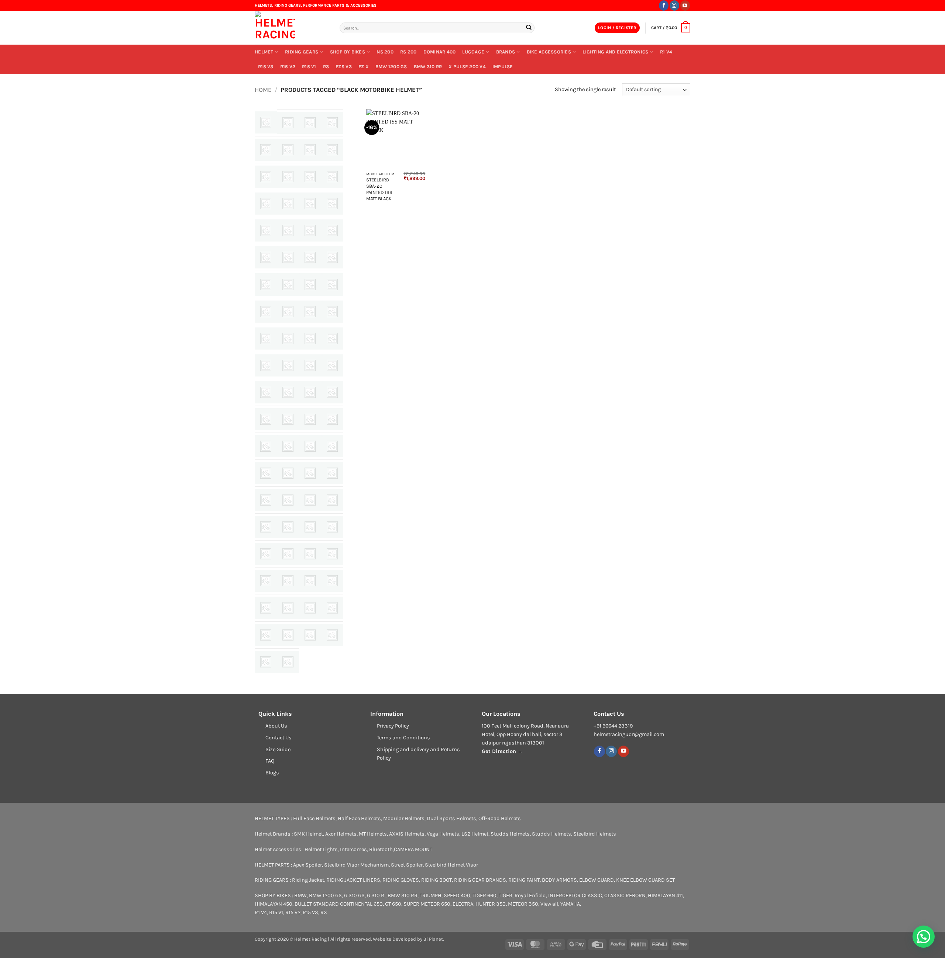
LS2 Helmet (474, 834)
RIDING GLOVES (400, 880)
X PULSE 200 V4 (467, 66)
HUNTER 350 (490, 904)
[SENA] (288, 554)
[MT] (266, 446)
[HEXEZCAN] (332, 284)
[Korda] (288, 365)
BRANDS (505, 52)
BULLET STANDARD (317, 904)
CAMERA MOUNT (413, 849)
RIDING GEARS (301, 52)
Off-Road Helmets (499, 818)
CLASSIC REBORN (625, 895)
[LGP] (266, 392)
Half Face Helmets (359, 818)
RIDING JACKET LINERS (353, 880)
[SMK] (288, 580)
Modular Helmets (404, 818)
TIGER (505, 895)
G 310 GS (354, 895)
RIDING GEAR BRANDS (480, 880)
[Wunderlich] (266, 662)
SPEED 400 (457, 895)
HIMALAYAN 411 (665, 895)
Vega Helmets (443, 834)
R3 (326, 66)
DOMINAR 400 (439, 52)
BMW (300, 895)
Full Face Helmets (314, 818)
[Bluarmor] (310, 176)
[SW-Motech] (332, 607)
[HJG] (310, 311)
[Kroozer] (310, 365)
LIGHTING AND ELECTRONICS (615, 52)
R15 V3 (266, 66)
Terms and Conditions (403, 738)
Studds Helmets (510, 834)
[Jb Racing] (332, 338)
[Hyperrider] (332, 311)
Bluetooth (381, 849)
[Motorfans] (332, 419)
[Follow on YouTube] (685, 5)
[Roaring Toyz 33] (288, 527)
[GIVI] (288, 284)
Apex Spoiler (307, 865)
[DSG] (310, 257)
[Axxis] (332, 149)
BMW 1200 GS (391, 66)
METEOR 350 (523, 904)
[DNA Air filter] (288, 257)
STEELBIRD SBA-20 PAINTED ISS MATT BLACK (379, 189)
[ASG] (288, 149)
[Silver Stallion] (332, 554)
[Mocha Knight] (266, 419)
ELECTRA (463, 904)
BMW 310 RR (428, 66)
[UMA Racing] (288, 635)
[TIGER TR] (266, 635)
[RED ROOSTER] (332, 500)
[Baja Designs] (266, 176)
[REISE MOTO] (266, 527)
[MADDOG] (332, 392)
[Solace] (310, 580)
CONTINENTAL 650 (361, 904)
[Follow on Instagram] (674, 5)
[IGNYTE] (266, 338)
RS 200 (408, 52)
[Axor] (310, 149)
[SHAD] (310, 554)
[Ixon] (310, 338)
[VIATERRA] (332, 635)
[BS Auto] (288, 203)
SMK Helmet (308, 834)
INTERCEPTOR (564, 895)
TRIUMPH (430, 895)
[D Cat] (332, 230)
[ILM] (288, 338)
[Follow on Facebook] (664, 5)
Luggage (473, 52)
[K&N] (266, 365)
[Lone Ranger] (288, 392)
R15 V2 (288, 66)
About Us (276, 726)
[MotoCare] (310, 419)
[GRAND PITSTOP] (310, 284)
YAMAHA (570, 904)
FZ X (363, 66)
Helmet (264, 52)
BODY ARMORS (559, 880)
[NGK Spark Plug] (310, 446)
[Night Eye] (266, 473)
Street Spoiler (407, 865)
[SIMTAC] (266, 580)
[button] (617, 28)
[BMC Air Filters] (332, 176)
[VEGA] (310, 635)
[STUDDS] (310, 607)
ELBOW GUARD (596, 880)
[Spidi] (332, 580)
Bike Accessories (549, 52)
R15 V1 (309, 66)
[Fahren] (332, 257)
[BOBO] (266, 203)
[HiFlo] (266, 311)
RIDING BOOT (436, 880)
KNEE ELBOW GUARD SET (645, 880)
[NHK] (332, 446)
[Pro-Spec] (332, 473)
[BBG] (288, 176)
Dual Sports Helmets (451, 818)
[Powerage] (310, 473)
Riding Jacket (308, 880)
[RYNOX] (266, 554)
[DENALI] (266, 257)
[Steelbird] (288, 607)
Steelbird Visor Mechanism (356, 865)
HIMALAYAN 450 (273, 904)
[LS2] (310, 392)
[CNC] (288, 230)
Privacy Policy (393, 726)
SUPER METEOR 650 (426, 904)
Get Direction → (502, 751)
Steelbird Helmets (594, 834)
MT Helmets (373, 834)
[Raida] (310, 500)
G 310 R (376, 895)
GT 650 (393, 904)
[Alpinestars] (266, 149)
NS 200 (385, 52)
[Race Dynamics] (288, 500)
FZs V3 (344, 66)
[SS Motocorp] (266, 607)
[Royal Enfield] (332, 527)
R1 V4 (666, 52)
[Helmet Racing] (292, 28)
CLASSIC (592, 895)
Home (263, 89)
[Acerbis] (266, 122)
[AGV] (310, 123)
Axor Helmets (341, 834)
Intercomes (353, 849)
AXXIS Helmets (407, 834)
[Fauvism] (266, 284)
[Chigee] (332, 203)
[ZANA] (288, 662)
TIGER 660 (484, 895)
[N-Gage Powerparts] (288, 446)
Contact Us (278, 738)
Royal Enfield (530, 895)
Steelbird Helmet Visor (451, 865)
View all (549, 904)
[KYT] (332, 365)
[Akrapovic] (332, 123)
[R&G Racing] (266, 500)
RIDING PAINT (524, 880)
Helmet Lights (321, 849)
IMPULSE (502, 66)
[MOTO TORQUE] (288, 419)
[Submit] (528, 28)
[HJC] (288, 311)
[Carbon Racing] (310, 203)
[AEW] (288, 123)
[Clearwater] (266, 230)
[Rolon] (310, 527)
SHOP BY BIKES (347, 52)
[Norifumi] (288, 473)
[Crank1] (310, 230)
